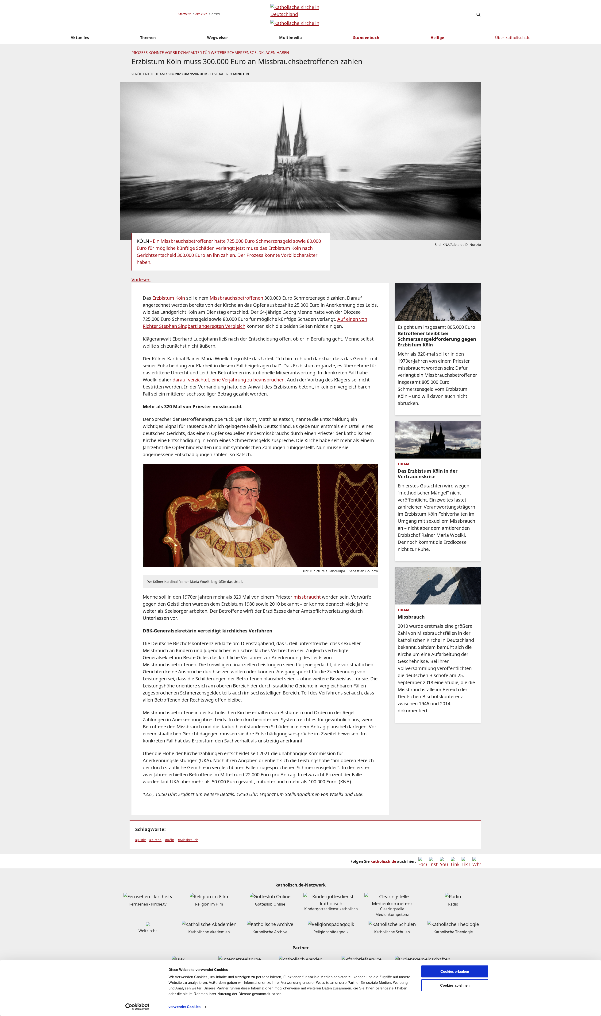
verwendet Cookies (184, 1007)
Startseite (184, 14)
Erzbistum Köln (168, 298)
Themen (148, 37)
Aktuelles (201, 14)
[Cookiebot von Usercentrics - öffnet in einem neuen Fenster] (137, 1006)
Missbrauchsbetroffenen (236, 298)
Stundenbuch (366, 37)
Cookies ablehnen (455, 985)
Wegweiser (217, 37)
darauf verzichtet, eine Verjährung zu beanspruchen (229, 380)
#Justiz (140, 840)
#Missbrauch (188, 840)
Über (512, 37)
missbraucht (307, 597)
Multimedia (290, 37)
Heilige (437, 37)
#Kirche (155, 840)
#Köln (169, 840)
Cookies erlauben (454, 971)
